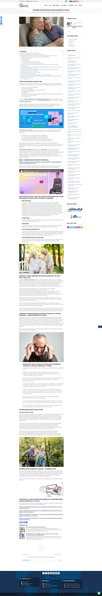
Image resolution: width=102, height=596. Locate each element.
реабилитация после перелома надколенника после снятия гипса (74, 182)
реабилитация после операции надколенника (74, 139)
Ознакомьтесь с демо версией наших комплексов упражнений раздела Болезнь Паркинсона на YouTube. (41, 77)
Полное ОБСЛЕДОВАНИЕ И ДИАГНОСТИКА (30, 53)
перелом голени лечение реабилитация (72, 101)
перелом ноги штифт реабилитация (74, 129)
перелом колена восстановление (74, 110)
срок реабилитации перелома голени (73, 195)
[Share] (1, 24)
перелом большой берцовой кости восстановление (74, 98)
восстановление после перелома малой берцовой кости (74, 88)
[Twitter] (1, 19)
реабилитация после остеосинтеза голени (74, 142)
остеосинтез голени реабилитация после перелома (74, 95)
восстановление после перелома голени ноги (74, 71)
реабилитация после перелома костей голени (74, 172)
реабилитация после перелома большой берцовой (74, 145)
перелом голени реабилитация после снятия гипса (74, 108)
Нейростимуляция (26, 58)
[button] (61, 52)
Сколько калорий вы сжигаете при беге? (77, 25)
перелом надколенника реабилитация (72, 123)
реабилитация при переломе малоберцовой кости (73, 192)
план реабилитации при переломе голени (74, 132)
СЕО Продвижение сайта (24, 594)
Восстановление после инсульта (36, 527)
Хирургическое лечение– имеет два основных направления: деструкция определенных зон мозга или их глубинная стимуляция (39, 56)
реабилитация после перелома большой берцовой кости (74, 149)
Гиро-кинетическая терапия (29, 73)
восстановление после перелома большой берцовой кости (74, 68)
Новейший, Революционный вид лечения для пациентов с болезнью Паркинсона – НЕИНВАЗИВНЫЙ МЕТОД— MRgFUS (41, 68)
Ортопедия (71, 44)
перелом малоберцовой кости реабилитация (73, 120)
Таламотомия (25, 60)
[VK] (1, 21)
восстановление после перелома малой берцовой (74, 85)
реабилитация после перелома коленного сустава (74, 168)
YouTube (36, 501)
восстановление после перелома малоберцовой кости (74, 81)
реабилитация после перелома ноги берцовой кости (75, 185)
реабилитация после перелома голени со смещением (74, 159)
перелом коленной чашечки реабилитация (73, 113)
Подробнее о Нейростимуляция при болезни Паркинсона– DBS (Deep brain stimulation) (39, 65)
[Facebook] (1, 17)
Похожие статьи (26, 78)
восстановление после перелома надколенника (74, 91)
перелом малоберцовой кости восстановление (73, 117)
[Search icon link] (81, 1)
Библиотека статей (73, 39)
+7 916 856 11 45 (23, 1)
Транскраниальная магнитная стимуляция (32, 63)
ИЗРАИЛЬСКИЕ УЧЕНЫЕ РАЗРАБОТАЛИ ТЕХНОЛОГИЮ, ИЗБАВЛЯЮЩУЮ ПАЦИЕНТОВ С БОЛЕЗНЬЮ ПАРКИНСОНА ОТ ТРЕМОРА (39, 70)
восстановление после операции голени (74, 58)
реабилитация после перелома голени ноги (74, 152)
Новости (79, 22)
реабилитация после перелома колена (74, 165)
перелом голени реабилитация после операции (74, 105)
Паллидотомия (26, 59)
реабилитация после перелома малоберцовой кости (74, 175)
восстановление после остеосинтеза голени (72, 62)
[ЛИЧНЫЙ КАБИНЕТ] (66, 1)
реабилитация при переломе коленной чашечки (73, 188)
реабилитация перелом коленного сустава (74, 135)
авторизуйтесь (58, 554)
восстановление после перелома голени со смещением (74, 75)
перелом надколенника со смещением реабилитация (73, 127)
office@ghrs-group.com (33, 1)
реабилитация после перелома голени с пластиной (74, 162)
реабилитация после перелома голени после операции (74, 155)
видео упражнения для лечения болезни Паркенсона (38, 99)
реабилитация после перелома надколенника (74, 178)
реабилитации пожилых (25, 101)
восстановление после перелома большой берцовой (74, 65)
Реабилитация (75, 22)
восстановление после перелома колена (74, 78)
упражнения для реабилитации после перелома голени (74, 198)
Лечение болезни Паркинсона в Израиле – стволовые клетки (36, 74)
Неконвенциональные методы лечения (31, 72)
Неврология (78, 30)
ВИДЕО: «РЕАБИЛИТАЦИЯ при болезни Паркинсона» (33, 54)
